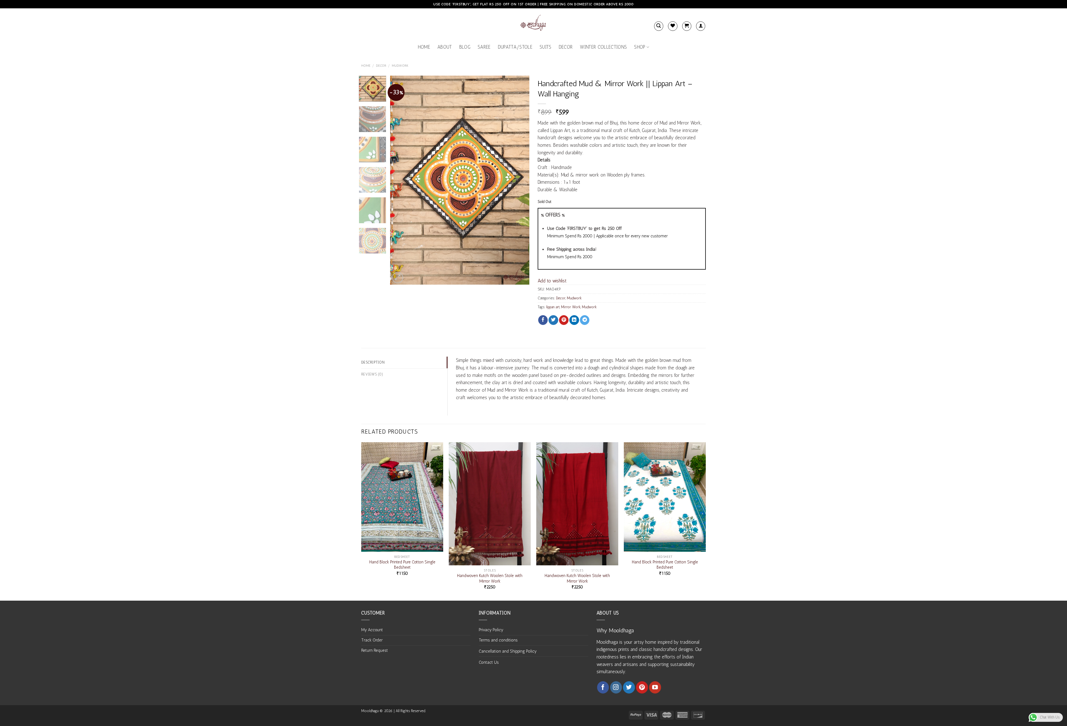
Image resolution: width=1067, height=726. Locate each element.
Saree (484, 47)
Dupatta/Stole (515, 47)
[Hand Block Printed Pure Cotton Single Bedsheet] (402, 497)
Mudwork (400, 66)
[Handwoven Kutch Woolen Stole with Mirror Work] (490, 503)
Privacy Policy (491, 629)
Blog (464, 47)
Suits (546, 47)
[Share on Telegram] (584, 320)
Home (424, 47)
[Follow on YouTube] (655, 687)
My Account (372, 629)
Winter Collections (603, 47)
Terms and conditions (498, 640)
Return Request (374, 650)
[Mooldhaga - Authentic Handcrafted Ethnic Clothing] (533, 23)
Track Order (372, 640)
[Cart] (686, 26)
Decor (566, 47)
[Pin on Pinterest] (564, 320)
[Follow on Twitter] (629, 687)
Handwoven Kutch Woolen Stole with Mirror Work (489, 578)
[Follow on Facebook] (603, 687)
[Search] (658, 26)
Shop (639, 47)
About (444, 47)
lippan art (553, 307)
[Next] (520, 180)
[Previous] (400, 180)
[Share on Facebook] (543, 320)
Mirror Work (570, 307)
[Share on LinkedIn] (574, 320)
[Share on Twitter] (553, 320)
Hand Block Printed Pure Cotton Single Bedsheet (402, 565)
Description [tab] (373, 362)
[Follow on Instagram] (616, 687)
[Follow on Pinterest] (642, 687)
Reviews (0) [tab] (372, 374)
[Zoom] (397, 277)
